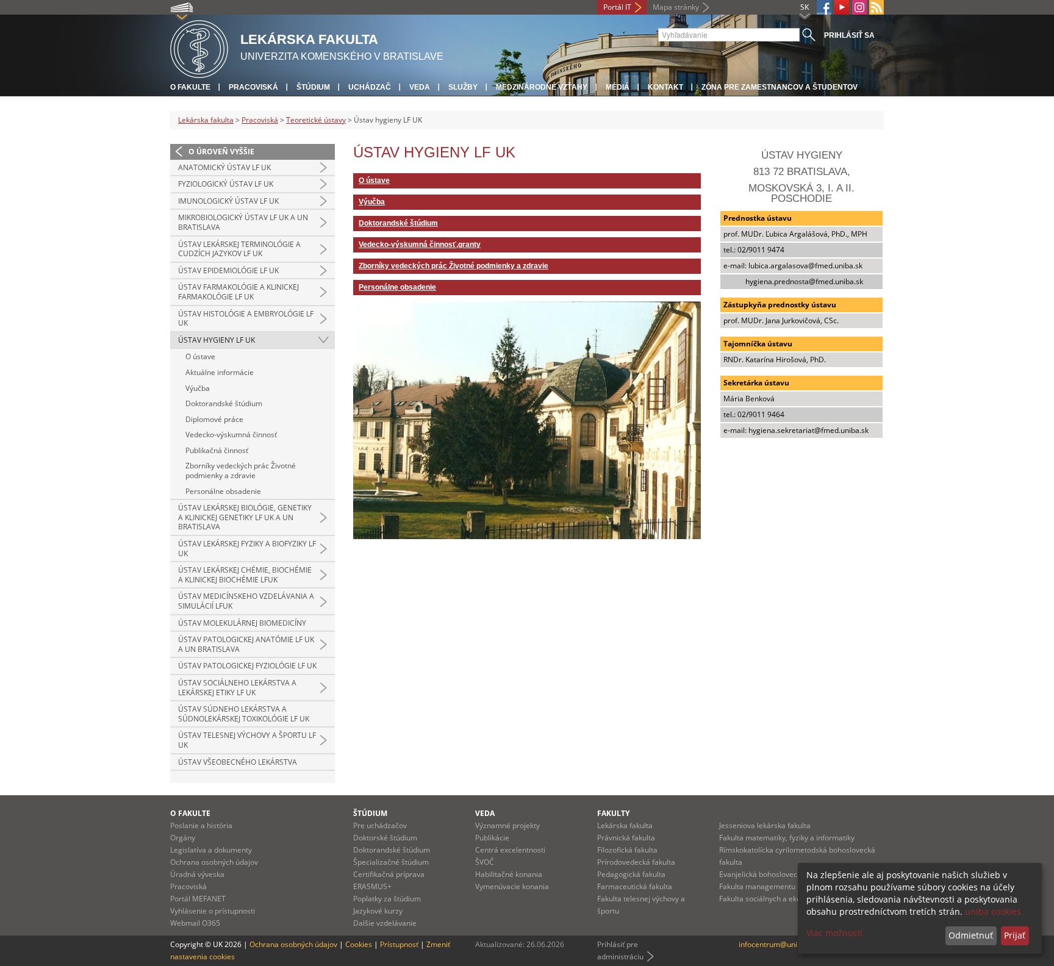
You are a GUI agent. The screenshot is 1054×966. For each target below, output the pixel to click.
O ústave (200, 356)
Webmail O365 (195, 923)
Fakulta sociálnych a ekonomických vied (786, 898)
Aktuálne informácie (219, 372)
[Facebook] (824, 7)
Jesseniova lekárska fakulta (765, 825)
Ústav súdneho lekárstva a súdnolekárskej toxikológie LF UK (243, 714)
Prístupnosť (399, 944)
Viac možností (834, 933)
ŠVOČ (484, 862)
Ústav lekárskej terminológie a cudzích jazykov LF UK (239, 249)
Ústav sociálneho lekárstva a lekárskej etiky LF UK (237, 688)
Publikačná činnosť (216, 450)
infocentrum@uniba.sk (777, 944)
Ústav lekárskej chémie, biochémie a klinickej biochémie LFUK (245, 575)
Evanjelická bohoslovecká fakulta (774, 874)
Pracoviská (253, 87)
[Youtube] (841, 7)
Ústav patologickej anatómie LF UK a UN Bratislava (246, 644)
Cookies (358, 944)
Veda (419, 87)
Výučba (197, 388)
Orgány (182, 837)
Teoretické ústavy (316, 120)
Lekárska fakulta (206, 120)
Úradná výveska (197, 874)
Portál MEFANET (198, 898)
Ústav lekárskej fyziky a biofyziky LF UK (247, 548)
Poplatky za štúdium (387, 898)
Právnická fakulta (626, 837)
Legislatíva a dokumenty (211, 850)
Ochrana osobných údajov (214, 862)
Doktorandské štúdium (223, 403)
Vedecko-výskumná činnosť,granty (420, 244)
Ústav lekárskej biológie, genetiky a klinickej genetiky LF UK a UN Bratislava (245, 517)
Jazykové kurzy (378, 911)
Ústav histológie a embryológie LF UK (246, 319)
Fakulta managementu (757, 886)
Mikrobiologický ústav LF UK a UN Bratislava (243, 222)
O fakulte (190, 87)
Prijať (1014, 935)
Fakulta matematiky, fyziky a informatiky (787, 837)
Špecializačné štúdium (391, 862)
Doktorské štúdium (385, 837)
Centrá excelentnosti (510, 850)
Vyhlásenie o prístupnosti (212, 911)
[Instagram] (859, 7)
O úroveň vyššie (221, 151)
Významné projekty (507, 825)
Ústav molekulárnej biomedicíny (242, 623)
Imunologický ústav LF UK (228, 201)
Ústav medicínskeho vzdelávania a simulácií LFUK (246, 601)
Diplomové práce (214, 419)
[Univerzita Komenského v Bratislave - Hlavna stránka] (199, 47)
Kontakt (665, 87)
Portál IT (617, 7)
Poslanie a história (201, 825)
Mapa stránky (676, 7)
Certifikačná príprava (389, 874)
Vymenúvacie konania (512, 886)
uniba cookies (993, 911)
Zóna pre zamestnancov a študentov (779, 87)
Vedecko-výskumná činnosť (231, 434)
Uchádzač (369, 87)
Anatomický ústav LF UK (224, 167)
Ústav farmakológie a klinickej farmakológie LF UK (238, 292)
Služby (463, 87)
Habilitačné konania (508, 874)
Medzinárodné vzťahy (541, 87)
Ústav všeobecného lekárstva (237, 762)
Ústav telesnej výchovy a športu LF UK (247, 740)
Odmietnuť (970, 935)
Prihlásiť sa (849, 35)
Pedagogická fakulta (631, 874)
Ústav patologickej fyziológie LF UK (247, 665)
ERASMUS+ (372, 886)
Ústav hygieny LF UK (216, 340)
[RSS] (876, 7)
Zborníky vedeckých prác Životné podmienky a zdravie (240, 470)
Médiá (617, 87)
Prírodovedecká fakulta (636, 862)
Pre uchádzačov (380, 825)
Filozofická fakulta (627, 850)
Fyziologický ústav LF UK (225, 184)
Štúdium (313, 87)
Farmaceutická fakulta (634, 886)
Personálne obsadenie (223, 491)
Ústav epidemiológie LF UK (228, 270)
